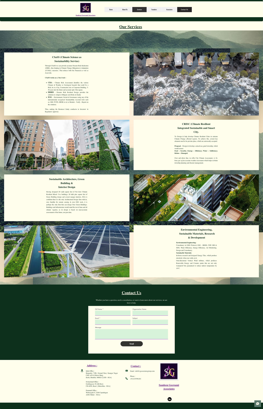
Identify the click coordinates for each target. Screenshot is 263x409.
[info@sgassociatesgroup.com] (126, 370)
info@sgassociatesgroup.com (145, 371)
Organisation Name (139, 309)
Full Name (98, 309)
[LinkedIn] (170, 399)
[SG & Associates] (126, 378)
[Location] (82, 370)
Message (98, 327)
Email (97, 318)
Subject (135, 318)
